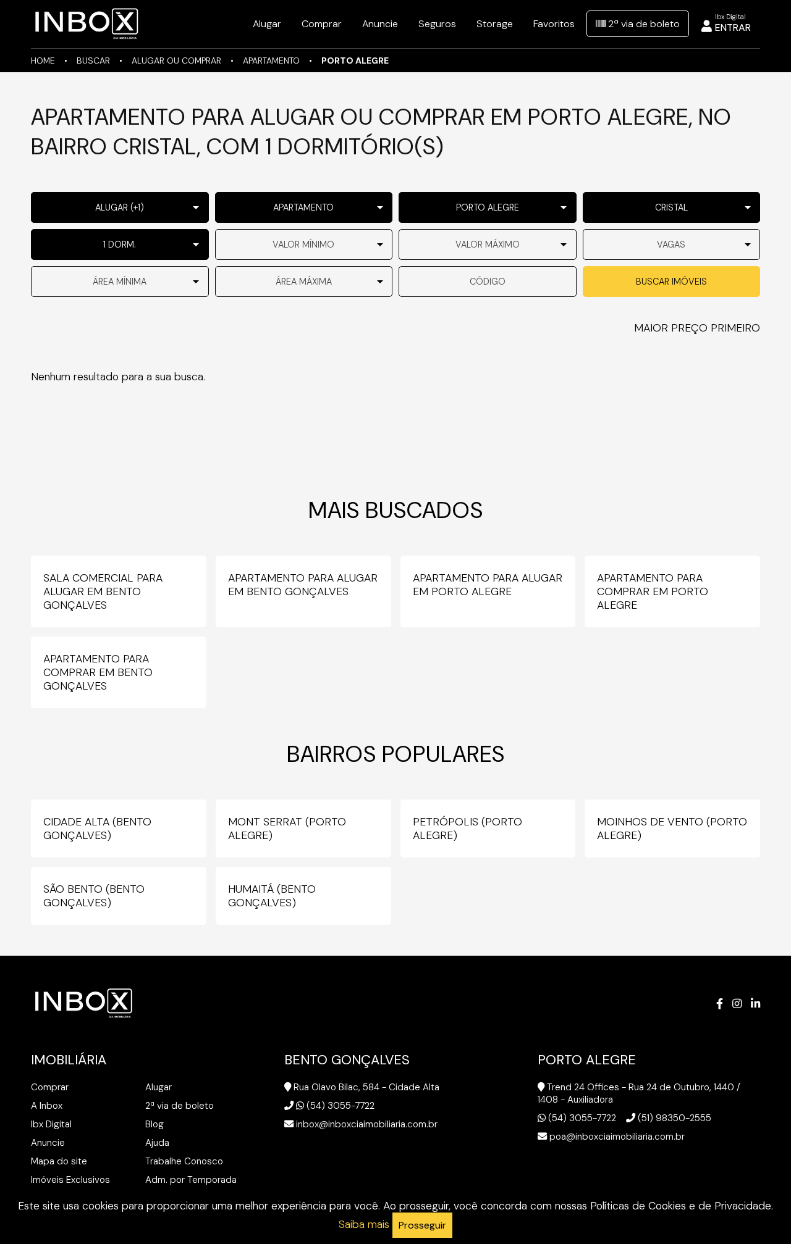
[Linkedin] (755, 1004)
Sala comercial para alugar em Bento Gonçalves (103, 591)
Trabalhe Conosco (184, 1161)
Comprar (322, 23)
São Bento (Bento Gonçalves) (94, 895)
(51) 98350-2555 (674, 1118)
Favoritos (554, 23)
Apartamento (271, 60)
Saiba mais (364, 1224)
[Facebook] (719, 1004)
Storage (494, 23)
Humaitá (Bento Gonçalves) (272, 895)
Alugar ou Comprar (176, 60)
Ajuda (157, 1143)
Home (43, 60)
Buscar (93, 60)
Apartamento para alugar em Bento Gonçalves (303, 584)
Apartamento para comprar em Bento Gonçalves (98, 672)
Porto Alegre (355, 60)
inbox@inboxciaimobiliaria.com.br (367, 1124)
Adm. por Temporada (191, 1180)
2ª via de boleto (643, 23)
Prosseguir (422, 1225)
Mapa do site (59, 1161)
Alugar (267, 23)
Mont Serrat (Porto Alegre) (287, 828)
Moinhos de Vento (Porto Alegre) (672, 828)
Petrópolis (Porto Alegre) (467, 828)
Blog (154, 1124)
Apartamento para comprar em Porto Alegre (652, 591)
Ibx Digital (51, 1124)
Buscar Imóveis (671, 281)
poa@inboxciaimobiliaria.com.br (617, 1136)
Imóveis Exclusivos (70, 1180)
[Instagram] (737, 1004)
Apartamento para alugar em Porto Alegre (487, 584)
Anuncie (380, 23)
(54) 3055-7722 (340, 1106)
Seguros (437, 23)
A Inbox (46, 1106)
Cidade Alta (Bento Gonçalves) (97, 828)
